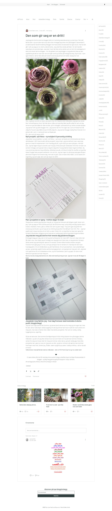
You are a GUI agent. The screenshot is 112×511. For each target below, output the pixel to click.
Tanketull (28, 365)
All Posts (20, 19)
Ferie (54, 19)
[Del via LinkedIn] (34, 371)
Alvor (27, 19)
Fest (34, 19)
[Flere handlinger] (85, 31)
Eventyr (77, 19)
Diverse (69, 19)
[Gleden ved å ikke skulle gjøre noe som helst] (82, 395)
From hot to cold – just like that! (54, 405)
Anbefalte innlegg (44, 19)
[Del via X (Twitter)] (30, 371)
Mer (85, 19)
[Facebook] (104, 4)
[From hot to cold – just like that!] (56, 395)
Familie (62, 19)
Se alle (93, 385)
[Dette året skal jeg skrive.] (29, 395)
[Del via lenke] (38, 371)
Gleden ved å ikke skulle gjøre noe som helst (82, 405)
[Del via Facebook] (26, 371)
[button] (92, 19)
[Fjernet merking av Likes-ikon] (31, 475)
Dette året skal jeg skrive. (28, 405)
